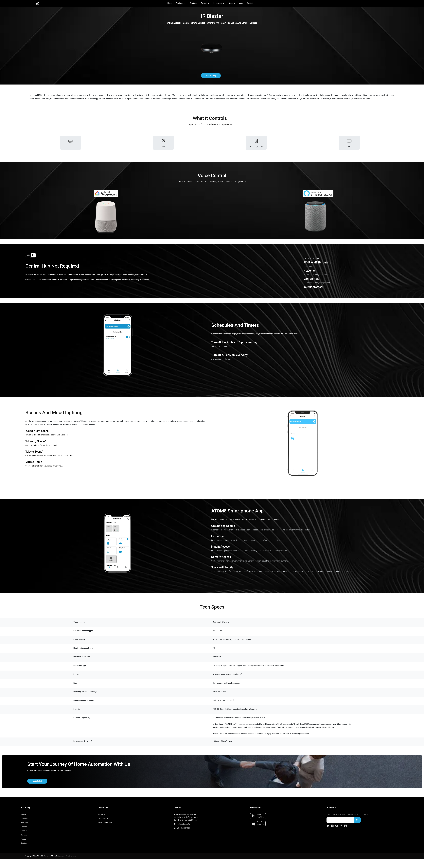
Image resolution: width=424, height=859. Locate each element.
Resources (25, 831)
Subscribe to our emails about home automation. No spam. (347, 814)
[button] (258, 816)
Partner (24, 827)
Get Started (37, 781)
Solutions (193, 3)
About (241, 3)
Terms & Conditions (104, 823)
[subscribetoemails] (357, 820)
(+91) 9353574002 (183, 828)
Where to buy (210, 75)
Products (24, 819)
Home (169, 3)
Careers (232, 3)
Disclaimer (101, 814)
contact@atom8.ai (183, 824)
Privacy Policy (102, 819)
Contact (250, 3)
